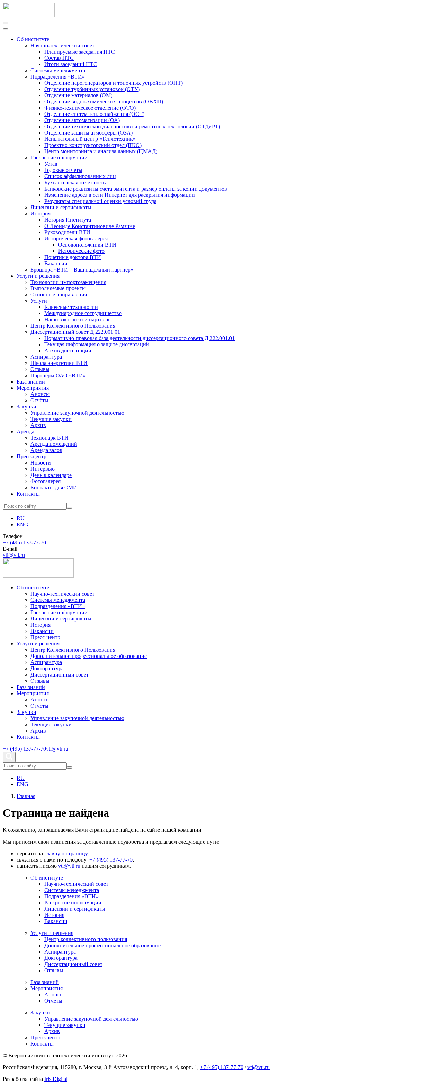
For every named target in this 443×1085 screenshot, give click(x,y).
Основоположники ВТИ (87, 245)
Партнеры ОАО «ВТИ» (58, 375)
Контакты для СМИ (53, 487)
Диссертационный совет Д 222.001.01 (75, 332)
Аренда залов (46, 450)
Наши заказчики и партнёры (78, 319)
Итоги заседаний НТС (70, 64)
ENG (22, 524)
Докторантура (47, 668)
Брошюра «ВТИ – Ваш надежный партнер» (81, 270)
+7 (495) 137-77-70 (24, 542)
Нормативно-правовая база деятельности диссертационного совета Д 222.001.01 (139, 338)
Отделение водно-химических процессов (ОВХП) (103, 101)
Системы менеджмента (57, 70)
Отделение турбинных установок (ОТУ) (92, 89)
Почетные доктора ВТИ (72, 257)
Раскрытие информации (59, 157)
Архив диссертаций (67, 350)
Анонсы (40, 394)
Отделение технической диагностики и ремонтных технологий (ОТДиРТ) (132, 126)
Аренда (25, 431)
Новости (40, 463)
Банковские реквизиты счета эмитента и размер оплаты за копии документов (135, 189)
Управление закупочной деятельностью (77, 413)
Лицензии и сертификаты (60, 207)
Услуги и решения (38, 276)
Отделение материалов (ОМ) (78, 95)
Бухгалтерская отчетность (75, 182)
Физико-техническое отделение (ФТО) (90, 108)
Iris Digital (55, 1079)
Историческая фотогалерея (76, 238)
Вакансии (55, 263)
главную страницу (66, 853)
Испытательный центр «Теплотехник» (90, 139)
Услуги (38, 301)
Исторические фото (81, 251)
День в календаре (51, 475)
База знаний (31, 382)
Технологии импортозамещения (68, 282)
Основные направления (58, 294)
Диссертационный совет (59, 675)
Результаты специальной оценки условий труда (100, 201)
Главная (26, 796)
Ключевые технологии (71, 307)
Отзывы (39, 369)
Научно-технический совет (62, 45)
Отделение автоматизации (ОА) (82, 120)
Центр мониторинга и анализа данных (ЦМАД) (100, 151)
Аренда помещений (53, 444)
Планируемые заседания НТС (79, 52)
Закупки (26, 407)
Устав (50, 164)
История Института (67, 220)
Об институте (33, 39)
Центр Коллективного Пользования (72, 326)
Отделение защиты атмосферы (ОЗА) (88, 133)
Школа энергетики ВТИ (59, 363)
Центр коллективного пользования (85, 939)
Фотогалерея (45, 481)
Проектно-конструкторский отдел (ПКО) (93, 145)
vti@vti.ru (14, 555)
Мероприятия (33, 388)
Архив (38, 425)
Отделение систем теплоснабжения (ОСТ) (94, 114)
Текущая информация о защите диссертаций (96, 344)
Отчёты (39, 400)
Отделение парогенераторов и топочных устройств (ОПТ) (113, 83)
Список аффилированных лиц (80, 176)
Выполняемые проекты (58, 288)
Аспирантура (46, 357)
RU (21, 518)
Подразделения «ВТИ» (57, 77)
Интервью (42, 469)
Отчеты (39, 706)
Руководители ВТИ (67, 232)
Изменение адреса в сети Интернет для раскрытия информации (119, 195)
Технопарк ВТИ (49, 438)
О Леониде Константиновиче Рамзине (89, 226)
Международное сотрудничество (83, 313)
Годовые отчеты (63, 170)
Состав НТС (59, 58)
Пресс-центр (31, 456)
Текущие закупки (51, 419)
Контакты (28, 494)
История (40, 214)
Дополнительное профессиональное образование (88, 656)
